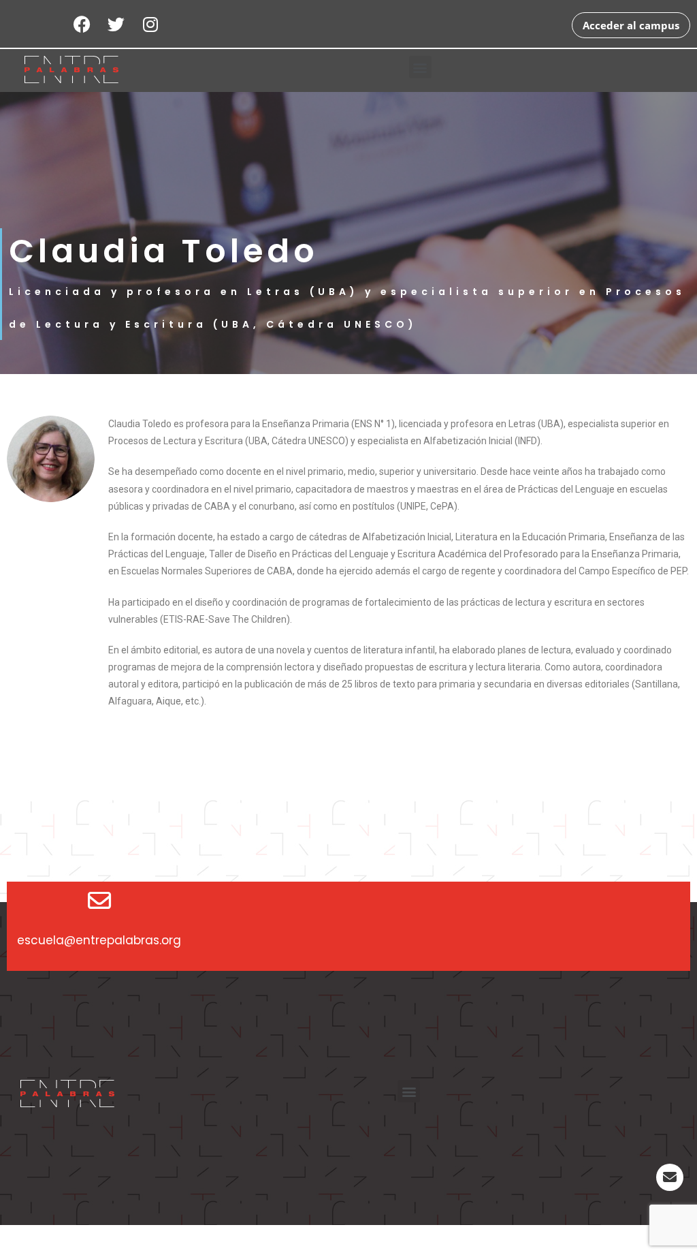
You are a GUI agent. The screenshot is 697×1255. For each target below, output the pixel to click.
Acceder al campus (631, 25)
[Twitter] (116, 24)
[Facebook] (82, 24)
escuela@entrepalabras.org (99, 940)
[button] (420, 67)
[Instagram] (150, 24)
